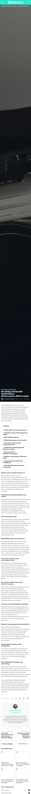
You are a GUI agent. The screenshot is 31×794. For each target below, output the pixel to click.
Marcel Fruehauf (9, 399)
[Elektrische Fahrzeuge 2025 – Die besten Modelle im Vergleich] (23, 756)
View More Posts (15, 712)
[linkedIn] (23, 698)
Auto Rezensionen (5, 790)
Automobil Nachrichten (8, 389)
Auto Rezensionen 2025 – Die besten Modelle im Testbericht (7, 781)
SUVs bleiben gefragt (11, 437)
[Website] (27, 726)
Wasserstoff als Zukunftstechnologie (10, 452)
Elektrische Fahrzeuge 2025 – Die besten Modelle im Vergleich (23, 764)
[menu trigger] (2, 2)
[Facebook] (12, 698)
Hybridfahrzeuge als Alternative (15, 440)
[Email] (27, 698)
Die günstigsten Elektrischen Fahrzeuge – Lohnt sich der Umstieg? (7, 764)
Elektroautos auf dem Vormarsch (15, 430)
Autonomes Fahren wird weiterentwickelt (12, 443)
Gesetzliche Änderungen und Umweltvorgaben (13, 448)
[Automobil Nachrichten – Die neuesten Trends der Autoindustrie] (23, 773)
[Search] (29, 2)
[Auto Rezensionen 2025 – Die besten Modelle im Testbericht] (8, 773)
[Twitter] (15, 698)
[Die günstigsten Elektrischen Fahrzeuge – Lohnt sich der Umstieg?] (8, 756)
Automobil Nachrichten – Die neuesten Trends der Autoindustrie (22, 781)
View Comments (23, 743)
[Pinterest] (19, 698)
